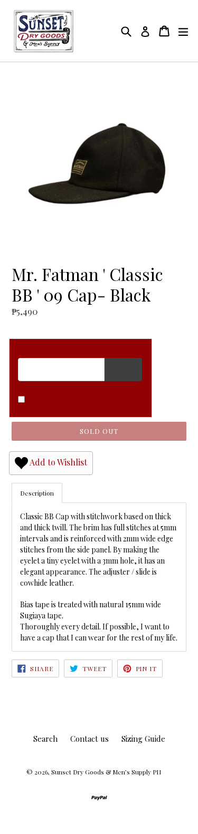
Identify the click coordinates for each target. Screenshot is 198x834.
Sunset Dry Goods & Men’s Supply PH (106, 772)
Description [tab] (37, 493)
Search (45, 738)
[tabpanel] (99, 576)
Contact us (89, 738)
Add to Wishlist (57, 462)
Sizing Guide (143, 738)
